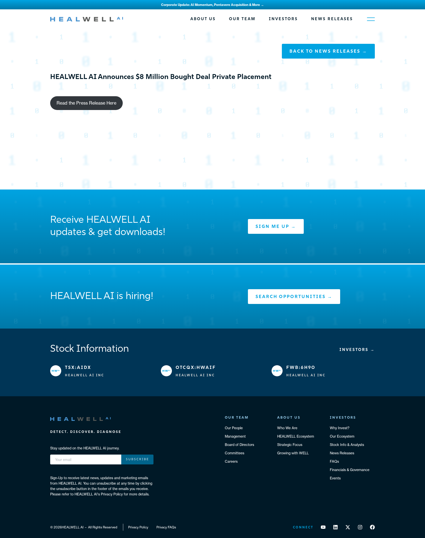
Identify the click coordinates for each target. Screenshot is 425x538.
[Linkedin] (335, 527)
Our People (234, 428)
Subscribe (137, 459)
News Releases (332, 19)
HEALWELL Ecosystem (295, 436)
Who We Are (287, 428)
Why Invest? (339, 428)
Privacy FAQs (166, 527)
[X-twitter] (347, 527)
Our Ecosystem (342, 436)
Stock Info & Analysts (347, 445)
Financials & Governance (349, 470)
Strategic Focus (289, 445)
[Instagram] (360, 527)
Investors (283, 19)
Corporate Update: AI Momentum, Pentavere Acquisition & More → (212, 5)
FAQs (334, 461)
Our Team (242, 19)
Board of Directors (239, 445)
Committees (234, 453)
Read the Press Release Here (86, 103)
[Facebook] (372, 527)
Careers (231, 461)
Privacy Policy (138, 527)
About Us (203, 19)
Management (235, 436)
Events (335, 478)
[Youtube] (323, 527)
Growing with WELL (293, 453)
